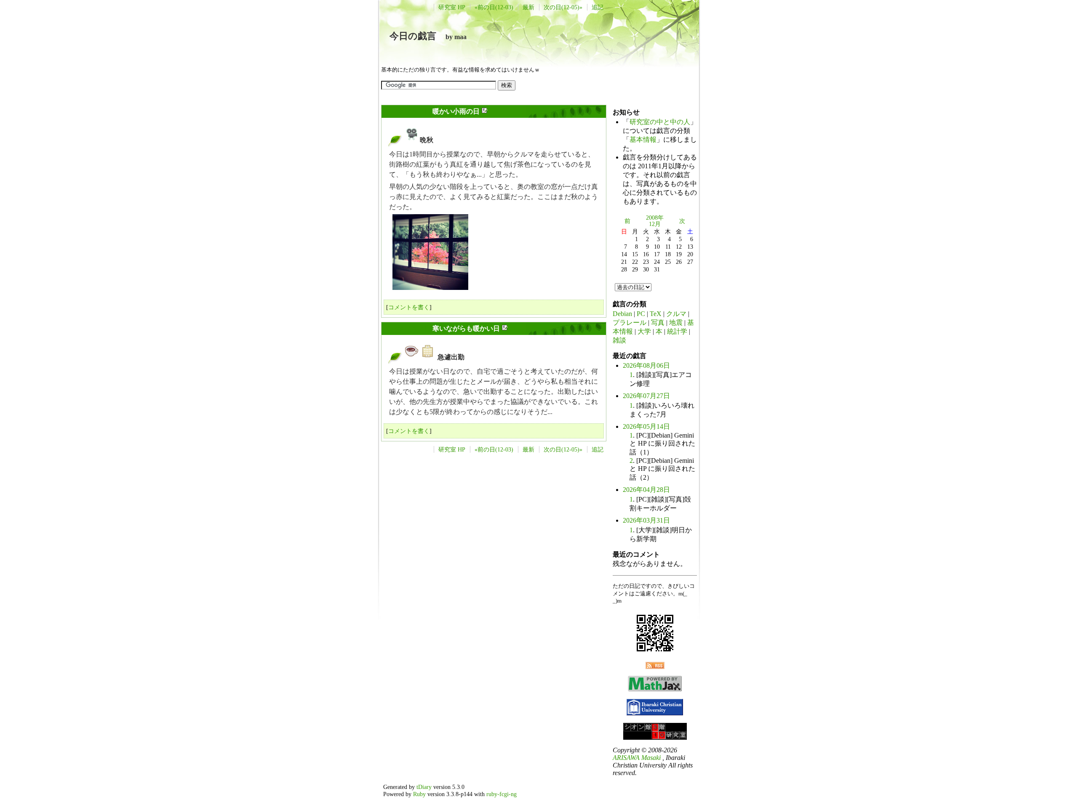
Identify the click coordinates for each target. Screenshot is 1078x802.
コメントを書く (409, 307)
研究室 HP (451, 7)
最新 (528, 7)
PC (641, 313)
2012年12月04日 (407, 111)
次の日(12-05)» (563, 7)
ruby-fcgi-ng (501, 794)
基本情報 (643, 139)
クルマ (676, 313)
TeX (656, 313)
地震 (676, 322)
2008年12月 (655, 221)
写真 (657, 322)
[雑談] (412, 357)
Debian (622, 313)
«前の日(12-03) (494, 7)
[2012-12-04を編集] (484, 112)
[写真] (412, 139)
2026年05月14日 (646, 426)
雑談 (619, 340)
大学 (644, 331)
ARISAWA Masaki (637, 757)
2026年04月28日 (646, 489)
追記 (597, 7)
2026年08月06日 (646, 365)
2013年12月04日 (407, 328)
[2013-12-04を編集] (505, 329)
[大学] (428, 357)
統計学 (677, 331)
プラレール (629, 322)
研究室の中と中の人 (660, 121)
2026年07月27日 (646, 395)
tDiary (424, 786)
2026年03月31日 (646, 520)
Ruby (419, 794)
